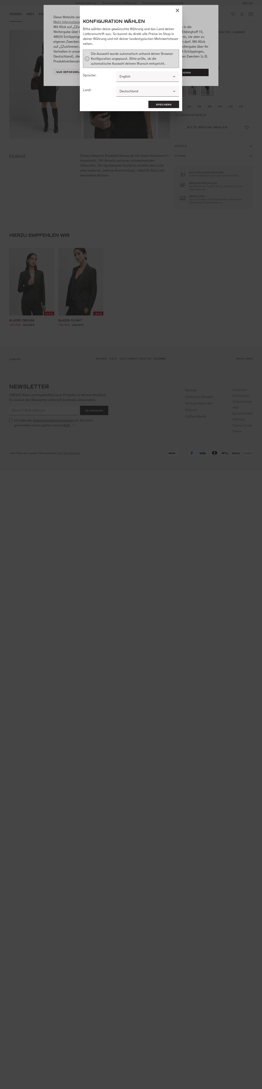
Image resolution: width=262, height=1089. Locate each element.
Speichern (164, 104)
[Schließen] (177, 10)
